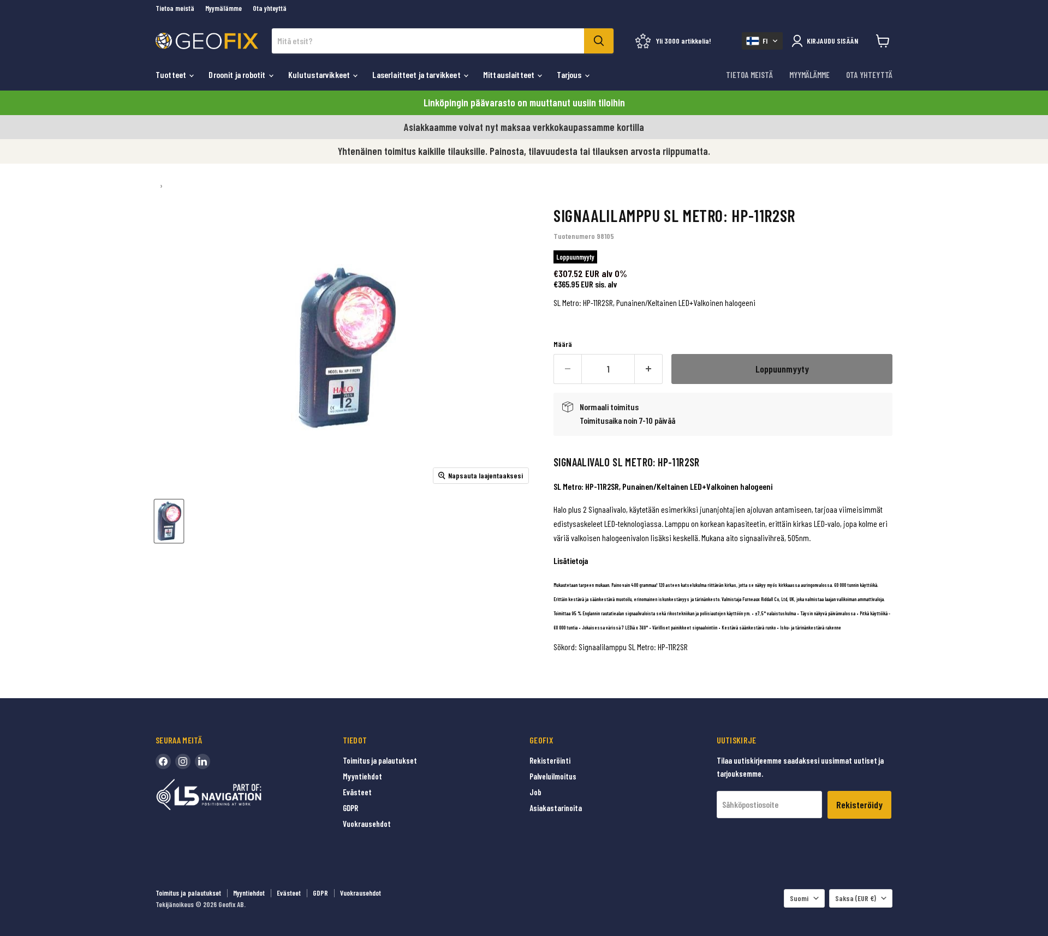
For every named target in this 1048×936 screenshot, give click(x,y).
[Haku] (599, 40)
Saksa (855, 898)
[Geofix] (232, 811)
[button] (762, 41)
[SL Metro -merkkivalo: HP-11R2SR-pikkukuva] (168, 521)
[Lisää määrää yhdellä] (649, 369)
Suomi (799, 898)
